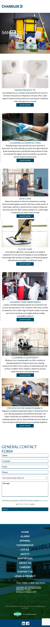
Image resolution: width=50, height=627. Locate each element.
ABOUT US (25, 562)
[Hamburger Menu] (45, 6)
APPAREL (25, 540)
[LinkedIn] (23, 623)
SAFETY (25, 554)
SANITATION (25, 558)
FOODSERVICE (25, 545)
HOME (25, 531)
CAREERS (25, 567)
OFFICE (25, 549)
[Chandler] (22, 6)
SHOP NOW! (25, 105)
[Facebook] (27, 623)
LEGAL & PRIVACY (25, 576)
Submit (5, 509)
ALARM (25, 536)
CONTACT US (25, 571)
